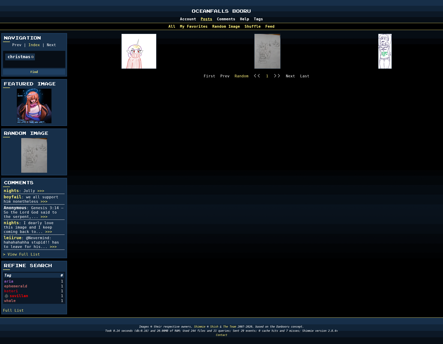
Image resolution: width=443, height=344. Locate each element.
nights (11, 190)
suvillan (19, 296)
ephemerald (15, 286)
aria (8, 281)
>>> (40, 191)
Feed (270, 26)
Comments (226, 19)
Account (188, 19)
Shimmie (199, 326)
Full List (29, 254)
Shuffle (253, 26)
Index (34, 45)
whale (10, 301)
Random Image (226, 26)
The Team (229, 326)
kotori (11, 291)
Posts (206, 19)
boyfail (12, 197)
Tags (258, 19)
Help (244, 19)
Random (241, 76)
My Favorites (194, 26)
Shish (214, 326)
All (171, 26)
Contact (221, 335)
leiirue (12, 237)
